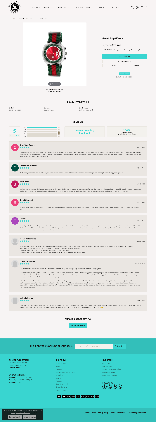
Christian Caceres (28, 145)
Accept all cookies (30, 417)
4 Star (24, 129)
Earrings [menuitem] (59, 369)
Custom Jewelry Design (111, 369)
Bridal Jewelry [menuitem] (61, 363)
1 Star (24, 136)
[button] (132, 7)
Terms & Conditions (117, 413)
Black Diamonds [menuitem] (62, 384)
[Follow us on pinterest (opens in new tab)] (115, 386)
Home (10, 19)
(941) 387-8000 (54, 91)
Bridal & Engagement (41, 7)
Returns (136, 65)
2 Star (24, 134)
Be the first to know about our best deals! (51, 346)
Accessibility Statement (137, 413)
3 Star (24, 132)
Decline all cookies (15, 417)
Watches (22, 19)
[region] (54, 54)
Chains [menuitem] (58, 378)
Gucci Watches (31, 19)
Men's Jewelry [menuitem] (61, 390)
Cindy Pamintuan (27, 261)
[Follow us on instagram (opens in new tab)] (110, 386)
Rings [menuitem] (58, 366)
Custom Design (83, 7)
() (59, 127)
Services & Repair (109, 372)
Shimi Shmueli (26, 200)
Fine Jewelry (63, 7)
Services (101, 7)
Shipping (113, 65)
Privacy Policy (103, 413)
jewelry (16, 19)
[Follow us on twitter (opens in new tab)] (120, 386)
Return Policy (90, 413)
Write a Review (78, 325)
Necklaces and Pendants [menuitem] (65, 372)
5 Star (24, 127)
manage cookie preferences (20, 413)
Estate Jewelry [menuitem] (61, 387)
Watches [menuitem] (59, 381)
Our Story (116, 7)
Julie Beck (24, 182)
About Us (106, 363)
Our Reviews (107, 366)
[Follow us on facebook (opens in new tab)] (104, 386)
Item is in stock (124, 73)
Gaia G (22, 218)
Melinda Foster (26, 298)
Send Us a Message (109, 375)
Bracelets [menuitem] (59, 375)
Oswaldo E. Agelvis (28, 165)
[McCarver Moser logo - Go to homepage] (14, 7)
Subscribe (119, 346)
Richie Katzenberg (28, 239)
